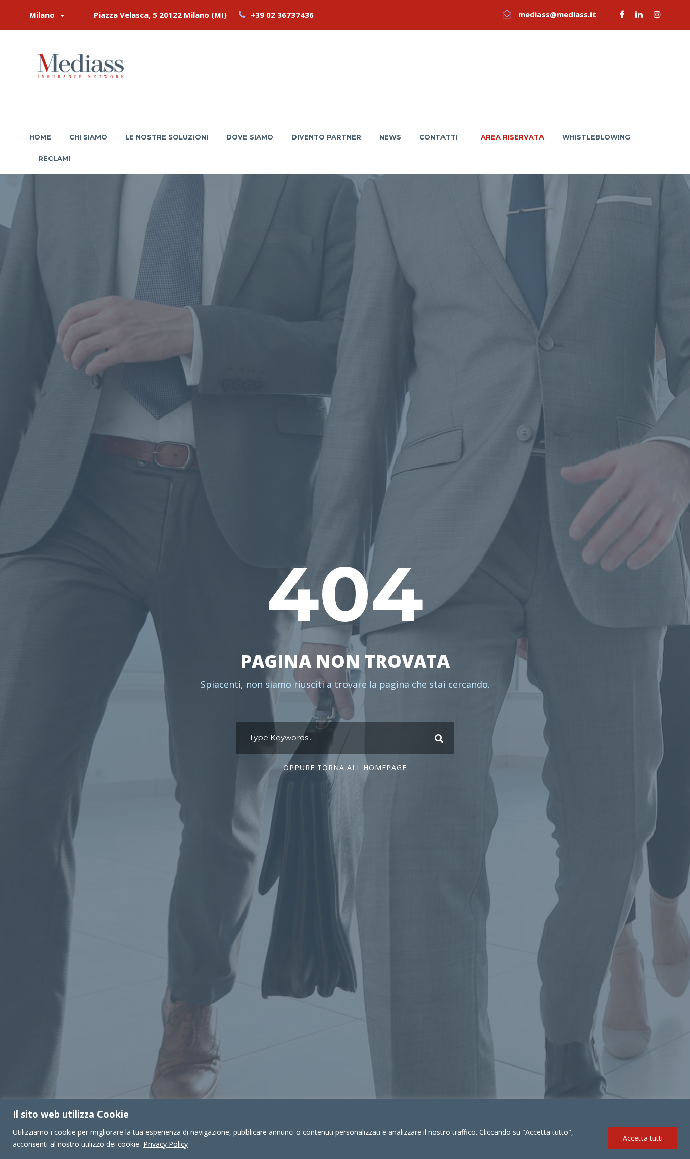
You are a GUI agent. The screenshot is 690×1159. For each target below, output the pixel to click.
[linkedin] (639, 14)
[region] (345, 1129)
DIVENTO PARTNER (326, 137)
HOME (40, 137)
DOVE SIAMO (249, 137)
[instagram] (657, 14)
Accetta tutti (643, 1138)
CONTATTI (438, 137)
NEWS (390, 137)
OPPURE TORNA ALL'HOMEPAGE (345, 767)
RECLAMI (54, 158)
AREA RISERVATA (512, 137)
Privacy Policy (165, 1144)
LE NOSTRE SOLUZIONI (166, 137)
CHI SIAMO (88, 137)
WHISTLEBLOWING (596, 137)
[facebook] (622, 14)
